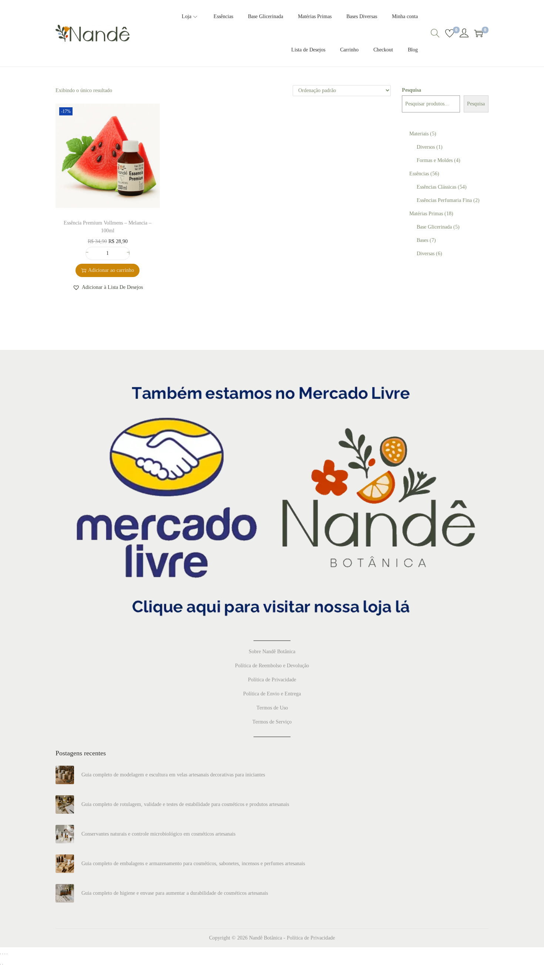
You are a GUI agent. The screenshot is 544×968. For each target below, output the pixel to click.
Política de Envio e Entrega (272, 694)
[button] (108, 287)
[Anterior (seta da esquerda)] (0, 964)
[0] (449, 33)
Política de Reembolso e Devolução (272, 665)
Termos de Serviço (272, 722)
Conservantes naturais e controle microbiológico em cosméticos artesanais (158, 834)
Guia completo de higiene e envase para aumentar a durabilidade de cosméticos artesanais (174, 893)
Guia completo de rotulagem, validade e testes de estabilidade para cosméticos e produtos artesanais (185, 804)
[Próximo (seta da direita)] (2, 964)
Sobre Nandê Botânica (272, 651)
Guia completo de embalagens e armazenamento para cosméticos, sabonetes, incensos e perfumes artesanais (193, 863)
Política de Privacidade (272, 679)
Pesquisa (411, 90)
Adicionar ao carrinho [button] (111, 270)
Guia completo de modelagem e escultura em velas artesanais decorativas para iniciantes (173, 775)
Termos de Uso (272, 708)
